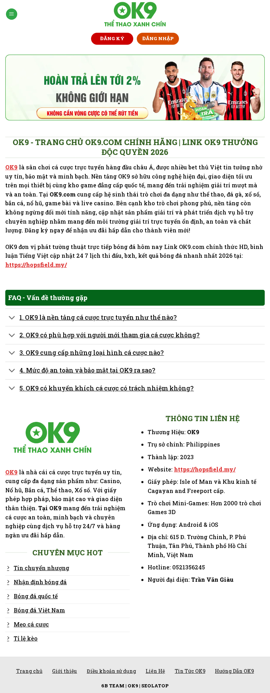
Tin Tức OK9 (190, 671)
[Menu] (11, 14)
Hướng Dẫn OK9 (234, 671)
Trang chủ (29, 671)
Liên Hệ (155, 671)
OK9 (11, 167)
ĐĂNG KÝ (112, 38)
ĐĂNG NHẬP (158, 38)
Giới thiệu (64, 671)
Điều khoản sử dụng (111, 671)
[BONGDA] (135, 14)
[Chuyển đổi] (12, 318)
